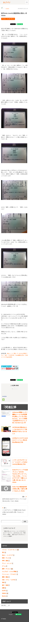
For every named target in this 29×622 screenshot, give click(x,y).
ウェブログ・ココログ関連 (9, 571)
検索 (25, 521)
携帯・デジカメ (6, 568)
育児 (3, 552)
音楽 (3, 582)
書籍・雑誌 (5, 577)
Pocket (10, 614)
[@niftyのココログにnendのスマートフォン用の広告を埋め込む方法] (14, 456)
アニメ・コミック (7, 563)
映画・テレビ (5, 558)
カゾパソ (6, 2)
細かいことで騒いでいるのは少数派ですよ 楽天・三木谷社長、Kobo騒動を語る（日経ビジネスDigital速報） (14, 355)
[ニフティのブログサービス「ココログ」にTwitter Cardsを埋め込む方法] (14, 465)
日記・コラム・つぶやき (8, 579)
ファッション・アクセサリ (9, 574)
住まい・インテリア (7, 555)
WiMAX (4, 593)
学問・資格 (5, 560)
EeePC (4, 590)
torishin (7, 8)
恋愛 (3, 588)
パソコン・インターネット (8, 18)
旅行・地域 (5, 585)
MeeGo (4, 596)
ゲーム (4, 566)
